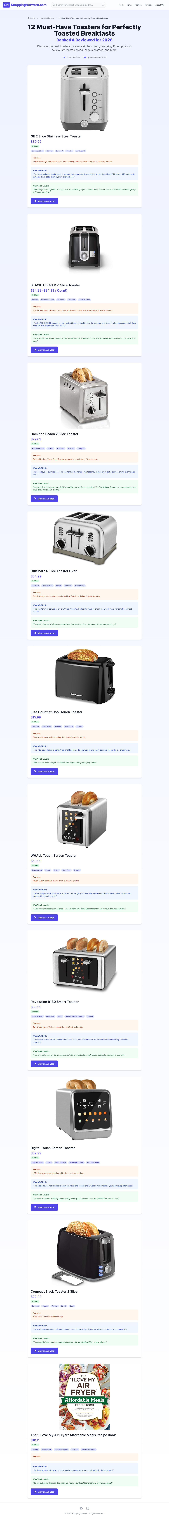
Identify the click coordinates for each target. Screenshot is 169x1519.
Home (129, 5)
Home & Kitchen (47, 18)
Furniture (148, 5)
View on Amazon (46, 201)
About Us (160, 5)
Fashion (138, 5)
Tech (121, 5)
